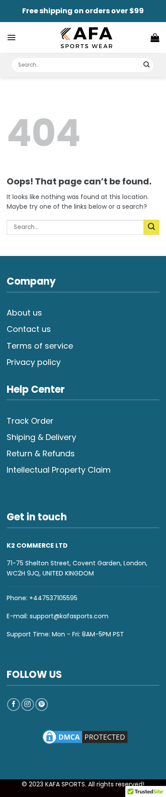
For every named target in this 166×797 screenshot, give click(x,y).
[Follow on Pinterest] (41, 704)
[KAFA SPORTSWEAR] (86, 37)
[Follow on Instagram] (27, 704)
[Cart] (155, 37)
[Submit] (146, 65)
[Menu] (11, 37)
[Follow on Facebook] (13, 704)
